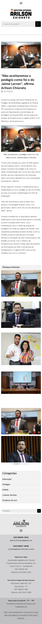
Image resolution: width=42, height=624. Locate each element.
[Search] (38, 24)
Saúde (5, 490)
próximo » (26, 464)
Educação (7, 479)
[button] (21, 3)
